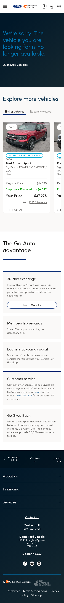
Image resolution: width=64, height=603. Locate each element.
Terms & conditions (35, 591)
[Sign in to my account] (59, 6)
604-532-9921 (32, 528)
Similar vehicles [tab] (14, 111)
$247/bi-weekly (38, 202)
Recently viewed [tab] (41, 111)
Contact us (32, 517)
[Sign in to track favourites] (44, 126)
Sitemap (36, 595)
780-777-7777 (23, 395)
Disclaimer (13, 591)
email (38, 392)
